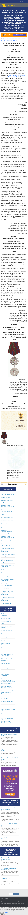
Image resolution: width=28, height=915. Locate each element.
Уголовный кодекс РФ (6, 603)
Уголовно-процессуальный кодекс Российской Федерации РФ (7, 599)
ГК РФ (2, 514)
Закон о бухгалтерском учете (8, 713)
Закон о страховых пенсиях (7, 671)
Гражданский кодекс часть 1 (7, 517)
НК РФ (2, 569)
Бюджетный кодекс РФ (6, 497)
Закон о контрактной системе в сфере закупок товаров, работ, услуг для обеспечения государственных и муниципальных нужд (8, 719)
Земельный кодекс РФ (6, 540)
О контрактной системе (6, 651)
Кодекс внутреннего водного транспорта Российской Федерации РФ (7, 550)
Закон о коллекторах (6, 618)
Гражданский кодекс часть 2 (7, 520)
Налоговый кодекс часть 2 (7, 576)
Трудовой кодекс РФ (6, 588)
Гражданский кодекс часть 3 (7, 523)
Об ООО (3, 640)
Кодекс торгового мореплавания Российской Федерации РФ (7, 561)
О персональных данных (7, 647)
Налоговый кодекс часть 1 (7, 572)
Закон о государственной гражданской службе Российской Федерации (7, 692)
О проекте (3, 901)
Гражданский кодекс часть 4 (7, 527)
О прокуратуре (4, 637)
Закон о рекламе (5, 706)
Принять (2, 914)
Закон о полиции (5, 667)
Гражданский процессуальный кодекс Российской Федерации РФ (7, 532)
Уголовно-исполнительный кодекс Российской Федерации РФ (7, 593)
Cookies (6, 912)
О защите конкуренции (6, 630)
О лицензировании (5, 633)
